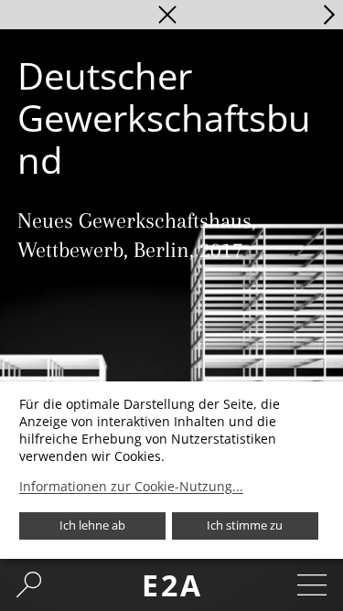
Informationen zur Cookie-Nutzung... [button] (131, 486)
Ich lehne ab (92, 525)
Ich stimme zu (245, 525)
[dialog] (171, 470)
